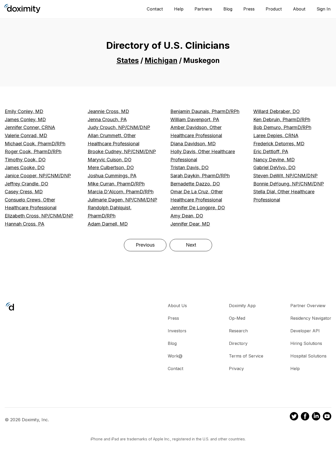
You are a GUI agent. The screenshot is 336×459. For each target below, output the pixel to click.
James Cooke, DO (25, 167)
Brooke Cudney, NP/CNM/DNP (122, 151)
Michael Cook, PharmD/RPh (35, 143)
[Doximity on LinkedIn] (316, 417)
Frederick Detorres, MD (278, 143)
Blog (227, 9)
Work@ (175, 356)
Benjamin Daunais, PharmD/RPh (204, 111)
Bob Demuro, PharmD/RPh (282, 127)
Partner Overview (308, 305)
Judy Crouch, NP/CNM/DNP (119, 127)
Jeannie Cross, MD (108, 111)
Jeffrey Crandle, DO (26, 183)
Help (178, 9)
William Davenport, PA (194, 119)
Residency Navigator (310, 318)
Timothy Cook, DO (25, 159)
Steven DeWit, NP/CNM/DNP (285, 175)
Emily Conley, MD (24, 111)
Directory (238, 343)
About (299, 9)
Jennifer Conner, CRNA (30, 127)
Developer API (305, 330)
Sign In (323, 9)
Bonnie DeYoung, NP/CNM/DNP (288, 183)
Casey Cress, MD (24, 191)
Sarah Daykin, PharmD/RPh (200, 175)
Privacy (236, 368)
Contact (155, 9)
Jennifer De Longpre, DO (197, 207)
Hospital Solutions (308, 356)
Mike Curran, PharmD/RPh (116, 183)
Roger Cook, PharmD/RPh (33, 151)
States (128, 60)
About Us (177, 305)
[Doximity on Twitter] (294, 417)
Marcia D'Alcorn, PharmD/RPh (121, 191)
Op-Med (237, 318)
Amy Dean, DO (186, 215)
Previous (145, 245)
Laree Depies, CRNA (275, 135)
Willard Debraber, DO (276, 111)
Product (274, 9)
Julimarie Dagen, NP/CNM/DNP (122, 199)
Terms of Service (246, 356)
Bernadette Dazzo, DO (195, 183)
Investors (177, 330)
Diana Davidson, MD (193, 143)
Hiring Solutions (306, 343)
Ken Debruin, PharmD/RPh (281, 119)
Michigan (161, 60)
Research (238, 330)
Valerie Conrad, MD (26, 135)
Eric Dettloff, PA (270, 151)
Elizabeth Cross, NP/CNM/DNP (39, 215)
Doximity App (242, 305)
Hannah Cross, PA (24, 224)
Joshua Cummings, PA (112, 175)
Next (191, 245)
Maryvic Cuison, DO (110, 159)
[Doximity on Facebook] (305, 417)
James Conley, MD (25, 119)
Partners (203, 9)
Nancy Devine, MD (274, 159)
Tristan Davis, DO (189, 167)
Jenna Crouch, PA (107, 119)
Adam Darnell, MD (108, 224)
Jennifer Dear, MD (190, 224)
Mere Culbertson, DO (111, 167)
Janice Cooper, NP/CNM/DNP (38, 175)
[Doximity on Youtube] (327, 417)
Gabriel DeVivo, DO (274, 167)
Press (249, 9)
